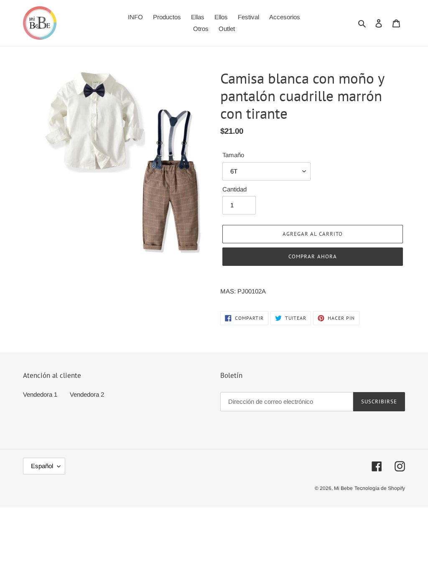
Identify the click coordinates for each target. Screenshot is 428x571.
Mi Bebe (343, 488)
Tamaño (233, 154)
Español (42, 465)
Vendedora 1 (40, 394)
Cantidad (234, 189)
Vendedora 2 (87, 394)
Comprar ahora (312, 256)
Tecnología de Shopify (379, 488)
